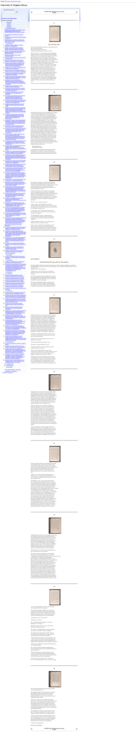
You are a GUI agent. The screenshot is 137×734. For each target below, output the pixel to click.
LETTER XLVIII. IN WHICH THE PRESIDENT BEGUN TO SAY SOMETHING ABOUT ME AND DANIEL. (15, 244)
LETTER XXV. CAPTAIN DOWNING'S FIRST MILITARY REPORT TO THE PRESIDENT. (14, 126)
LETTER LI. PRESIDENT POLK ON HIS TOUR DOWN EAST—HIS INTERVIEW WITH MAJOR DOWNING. (15, 257)
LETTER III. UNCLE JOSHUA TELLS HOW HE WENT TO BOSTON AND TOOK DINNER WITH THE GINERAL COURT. (15, 41)
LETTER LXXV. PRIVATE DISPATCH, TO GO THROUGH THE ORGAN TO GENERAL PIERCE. (15, 347)
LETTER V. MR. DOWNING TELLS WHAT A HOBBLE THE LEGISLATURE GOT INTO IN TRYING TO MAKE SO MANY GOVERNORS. (14, 48)
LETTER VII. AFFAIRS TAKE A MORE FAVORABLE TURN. (13, 56)
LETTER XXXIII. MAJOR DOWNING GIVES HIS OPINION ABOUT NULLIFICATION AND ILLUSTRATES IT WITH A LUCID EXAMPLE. (15, 165)
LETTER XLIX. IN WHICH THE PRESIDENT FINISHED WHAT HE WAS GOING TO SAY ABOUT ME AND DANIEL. (14, 248)
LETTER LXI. (9, 291)
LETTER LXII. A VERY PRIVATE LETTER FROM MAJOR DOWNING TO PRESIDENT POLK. (15, 293)
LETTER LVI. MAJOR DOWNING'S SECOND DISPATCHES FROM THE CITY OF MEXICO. (14, 278)
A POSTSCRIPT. (9, 367)
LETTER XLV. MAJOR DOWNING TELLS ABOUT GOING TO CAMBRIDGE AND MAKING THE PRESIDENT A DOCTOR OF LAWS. (15, 228)
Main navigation (17, 1)
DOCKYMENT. (9, 254)
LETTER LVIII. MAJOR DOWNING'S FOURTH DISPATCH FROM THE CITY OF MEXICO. (15, 284)
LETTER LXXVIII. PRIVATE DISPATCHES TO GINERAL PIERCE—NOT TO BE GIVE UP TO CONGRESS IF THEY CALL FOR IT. (14, 361)
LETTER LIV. (9, 273)
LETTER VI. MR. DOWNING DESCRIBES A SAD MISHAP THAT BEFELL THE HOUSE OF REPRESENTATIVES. (15, 52)
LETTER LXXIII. (10, 342)
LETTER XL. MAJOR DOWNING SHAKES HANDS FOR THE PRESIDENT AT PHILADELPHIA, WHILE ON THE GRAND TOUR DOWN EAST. (15, 200)
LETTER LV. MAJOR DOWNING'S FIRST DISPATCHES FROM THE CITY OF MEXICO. (14, 276)
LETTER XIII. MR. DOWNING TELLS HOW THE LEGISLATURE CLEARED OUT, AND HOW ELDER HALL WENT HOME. (15, 73)
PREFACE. (9, 25)
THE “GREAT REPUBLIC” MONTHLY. (13, 369)
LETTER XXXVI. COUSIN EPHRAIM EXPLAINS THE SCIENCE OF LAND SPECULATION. (15, 180)
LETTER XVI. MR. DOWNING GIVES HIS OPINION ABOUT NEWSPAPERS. (14, 86)
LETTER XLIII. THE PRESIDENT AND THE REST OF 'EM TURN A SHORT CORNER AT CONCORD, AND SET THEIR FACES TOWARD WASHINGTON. (15, 215)
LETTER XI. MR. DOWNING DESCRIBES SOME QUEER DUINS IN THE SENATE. (15, 68)
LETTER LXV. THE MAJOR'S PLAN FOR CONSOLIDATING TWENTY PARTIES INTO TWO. (14, 304)
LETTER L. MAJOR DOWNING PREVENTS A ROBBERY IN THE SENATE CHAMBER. (14, 251)
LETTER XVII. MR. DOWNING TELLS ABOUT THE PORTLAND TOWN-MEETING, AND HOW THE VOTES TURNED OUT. (15, 89)
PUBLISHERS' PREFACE (10, 28)
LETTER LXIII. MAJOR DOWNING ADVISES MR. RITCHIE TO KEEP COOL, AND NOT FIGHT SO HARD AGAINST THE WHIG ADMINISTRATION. (15, 296)
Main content (11, 1)
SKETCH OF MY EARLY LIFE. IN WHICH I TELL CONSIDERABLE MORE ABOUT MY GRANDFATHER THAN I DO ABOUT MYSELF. (15, 31)
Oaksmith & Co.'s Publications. (11, 371)
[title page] (9, 23)
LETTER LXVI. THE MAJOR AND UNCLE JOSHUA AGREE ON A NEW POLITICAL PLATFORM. (14, 308)
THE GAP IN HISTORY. (10, 253)
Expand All (10, 372)
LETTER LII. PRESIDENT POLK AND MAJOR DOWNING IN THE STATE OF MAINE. (14, 262)
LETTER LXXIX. (10, 363)
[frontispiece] (9, 22)
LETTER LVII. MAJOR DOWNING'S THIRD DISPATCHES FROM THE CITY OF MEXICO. (14, 281)
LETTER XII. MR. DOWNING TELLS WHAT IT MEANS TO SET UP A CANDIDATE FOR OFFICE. (15, 71)
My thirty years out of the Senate (9, 18)
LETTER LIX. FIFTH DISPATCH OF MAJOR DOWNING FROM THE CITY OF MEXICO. (14, 286)
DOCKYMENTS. (9, 43)
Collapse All (5, 372)
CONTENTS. (9, 26)
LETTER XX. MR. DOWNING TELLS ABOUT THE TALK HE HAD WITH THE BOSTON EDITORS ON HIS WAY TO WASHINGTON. (15, 101)
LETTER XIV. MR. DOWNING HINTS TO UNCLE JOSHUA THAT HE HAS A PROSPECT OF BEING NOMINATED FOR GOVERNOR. (15, 77)
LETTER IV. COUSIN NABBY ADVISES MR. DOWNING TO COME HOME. (14, 46)
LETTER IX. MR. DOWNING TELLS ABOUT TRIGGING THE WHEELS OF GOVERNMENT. (14, 61)
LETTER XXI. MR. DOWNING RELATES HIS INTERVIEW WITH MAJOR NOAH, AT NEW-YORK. (14, 105)
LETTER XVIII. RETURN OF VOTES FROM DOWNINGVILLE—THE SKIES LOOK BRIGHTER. (14, 93)
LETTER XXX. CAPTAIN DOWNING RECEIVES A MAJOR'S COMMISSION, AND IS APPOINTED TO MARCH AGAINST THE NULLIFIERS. (15, 152)
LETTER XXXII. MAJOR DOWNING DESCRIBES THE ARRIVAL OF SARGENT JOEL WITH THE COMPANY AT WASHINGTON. (15, 161)
